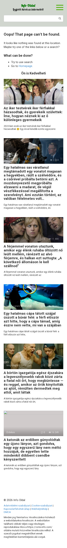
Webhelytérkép (39, 508)
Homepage (25, 66)
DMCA (7, 512)
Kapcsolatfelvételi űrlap (17, 508)
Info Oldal (28, 5)
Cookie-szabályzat (42, 505)
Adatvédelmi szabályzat (17, 505)
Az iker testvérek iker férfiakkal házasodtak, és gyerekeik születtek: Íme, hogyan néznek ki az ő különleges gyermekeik (33, 114)
